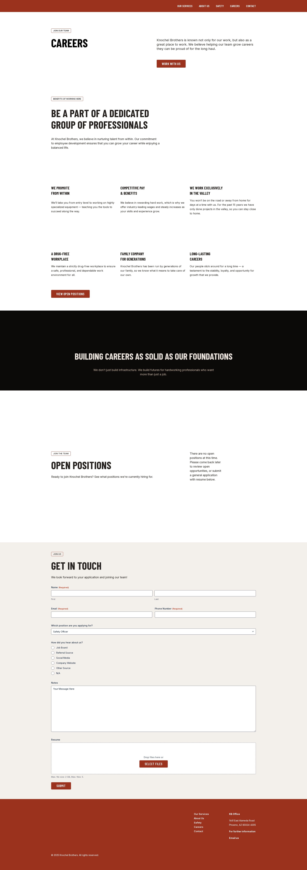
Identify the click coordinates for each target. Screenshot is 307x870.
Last (156, 599)
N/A (58, 673)
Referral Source (64, 652)
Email (59, 608)
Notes (54, 682)
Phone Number (168, 608)
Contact (251, 6)
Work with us (171, 64)
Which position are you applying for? (72, 625)
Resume (55, 739)
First (53, 599)
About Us (204, 6)
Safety (220, 6)
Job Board (61, 647)
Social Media (63, 657)
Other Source (63, 668)
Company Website (66, 663)
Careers (235, 6)
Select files (153, 764)
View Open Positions (70, 294)
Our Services (185, 6)
